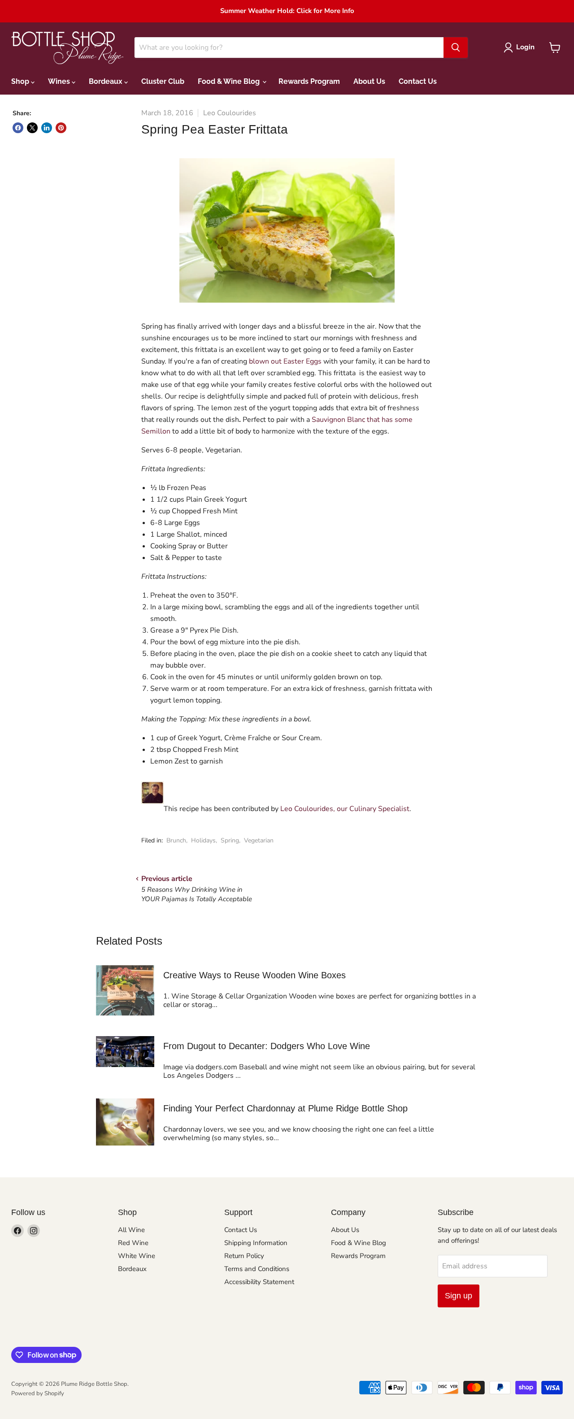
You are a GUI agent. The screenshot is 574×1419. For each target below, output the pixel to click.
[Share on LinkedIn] (46, 127)
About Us (369, 81)
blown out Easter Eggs (285, 361)
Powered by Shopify (37, 1393)
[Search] (456, 47)
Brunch (176, 840)
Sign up (458, 1295)
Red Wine (133, 1242)
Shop (21, 81)
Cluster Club (162, 81)
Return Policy (244, 1255)
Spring (230, 840)
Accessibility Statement (259, 1281)
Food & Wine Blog (229, 81)
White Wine (136, 1255)
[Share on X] (32, 127)
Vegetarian (259, 840)
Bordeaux (106, 81)
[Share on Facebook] (18, 127)
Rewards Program (309, 81)
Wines (60, 81)
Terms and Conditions (256, 1268)
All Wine (131, 1229)
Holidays (203, 840)
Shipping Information (255, 1242)
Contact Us (418, 81)
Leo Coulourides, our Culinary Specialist (344, 809)
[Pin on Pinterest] (61, 127)
